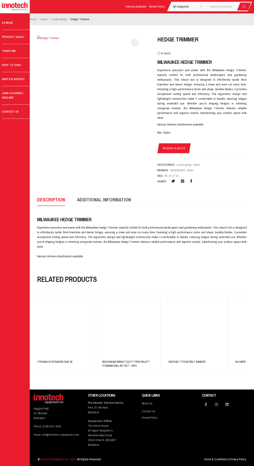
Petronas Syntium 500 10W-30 (53, 362)
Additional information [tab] (104, 199)
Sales (43, 19)
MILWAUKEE (177, 170)
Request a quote (174, 148)
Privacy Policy (237, 459)
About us (147, 403)
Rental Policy (157, 6)
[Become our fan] (206, 404)
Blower (241, 362)
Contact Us (148, 411)
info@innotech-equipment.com (60, 435)
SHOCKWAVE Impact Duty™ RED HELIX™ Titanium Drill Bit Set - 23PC (126, 364)
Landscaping (59, 19)
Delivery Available (136, 6)
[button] (135, 43)
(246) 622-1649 (52, 426)
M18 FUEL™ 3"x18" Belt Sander (187, 362)
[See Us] (216, 404)
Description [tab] (51, 199)
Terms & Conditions (215, 459)
